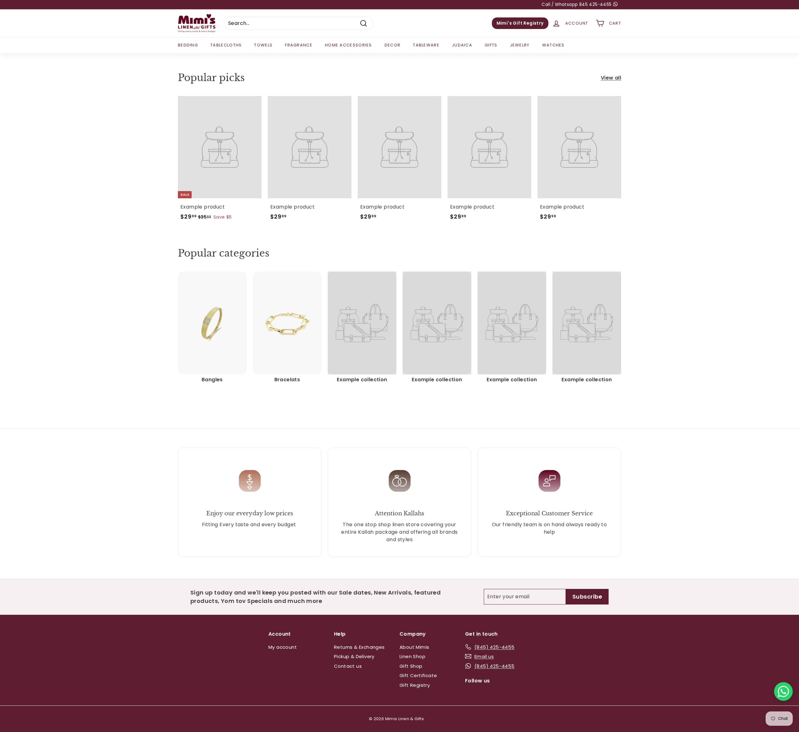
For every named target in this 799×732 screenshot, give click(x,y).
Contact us (348, 666)
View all (611, 77)
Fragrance (298, 45)
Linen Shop (412, 656)
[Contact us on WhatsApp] (783, 691)
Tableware (426, 45)
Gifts (491, 45)
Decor (393, 45)
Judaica (462, 45)
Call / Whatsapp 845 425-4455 (577, 4)
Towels (263, 45)
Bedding (188, 45)
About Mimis (414, 647)
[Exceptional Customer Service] (549, 480)
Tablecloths (226, 45)
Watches (553, 45)
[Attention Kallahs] (399, 480)
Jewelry (520, 45)
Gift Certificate (418, 675)
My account (282, 647)
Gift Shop (411, 666)
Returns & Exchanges (359, 647)
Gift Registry (415, 685)
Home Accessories (348, 45)
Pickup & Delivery (354, 656)
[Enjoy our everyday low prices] (250, 480)
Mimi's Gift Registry (520, 23)
